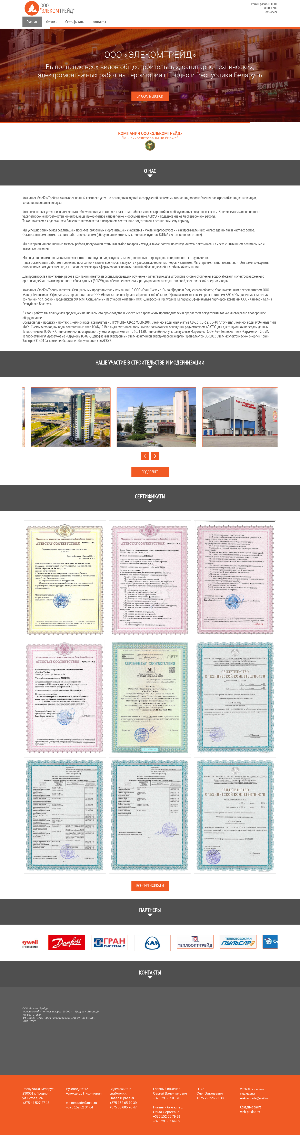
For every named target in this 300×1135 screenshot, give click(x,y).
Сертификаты (74, 21)
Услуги (50, 21)
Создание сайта (250, 1107)
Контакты (99, 21)
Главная (32, 21)
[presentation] (145, 456)
